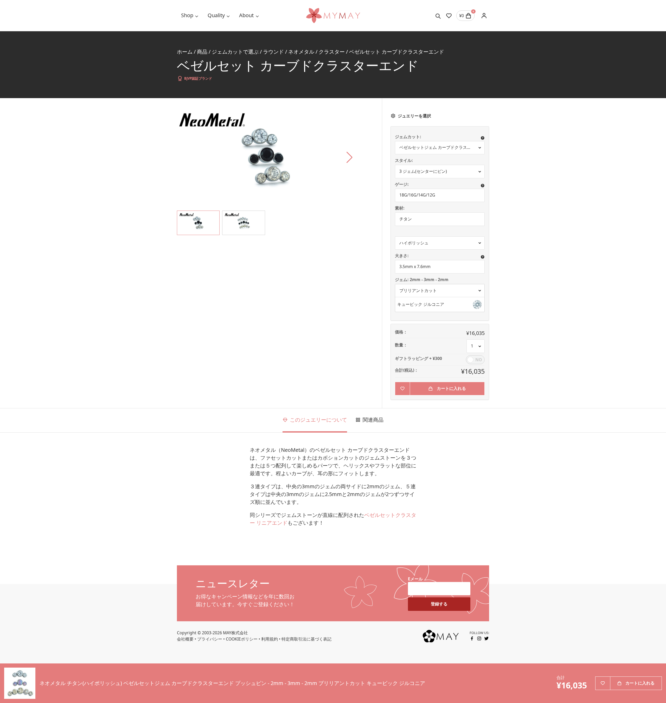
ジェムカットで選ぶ (235, 51)
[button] (439, 304)
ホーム (185, 51)
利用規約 (269, 639)
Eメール (415, 579)
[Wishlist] (449, 15)
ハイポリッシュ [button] (413, 243)
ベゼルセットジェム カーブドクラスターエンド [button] (442, 147)
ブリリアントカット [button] (418, 290)
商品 (202, 51)
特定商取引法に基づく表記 (306, 639)
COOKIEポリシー (242, 639)
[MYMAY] (333, 15)
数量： (401, 345)
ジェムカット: (408, 137)
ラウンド (273, 51)
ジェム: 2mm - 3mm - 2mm (422, 280)
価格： (401, 332)
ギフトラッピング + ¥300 (418, 359)
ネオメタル (301, 51)
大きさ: (402, 256)
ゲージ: (402, 184)
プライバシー (209, 639)
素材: (400, 208)
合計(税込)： (406, 370)
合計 (560, 677)
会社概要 (185, 639)
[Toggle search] (438, 15)
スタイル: (404, 161)
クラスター (332, 51)
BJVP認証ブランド (198, 78)
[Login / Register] (484, 15)
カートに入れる (451, 388)
